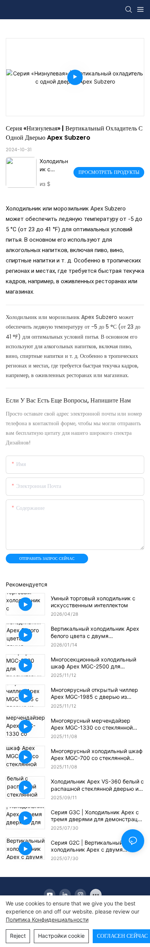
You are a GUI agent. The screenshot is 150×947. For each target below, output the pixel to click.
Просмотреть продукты (108, 172)
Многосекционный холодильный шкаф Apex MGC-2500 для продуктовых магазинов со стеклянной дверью (93, 663)
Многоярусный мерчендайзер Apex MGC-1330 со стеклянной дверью (92, 724)
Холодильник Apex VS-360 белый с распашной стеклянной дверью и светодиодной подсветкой (97, 785)
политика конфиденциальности (47, 919)
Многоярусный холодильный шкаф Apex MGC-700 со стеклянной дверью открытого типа (97, 755)
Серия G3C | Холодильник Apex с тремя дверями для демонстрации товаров (97, 816)
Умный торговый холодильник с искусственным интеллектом (93, 601)
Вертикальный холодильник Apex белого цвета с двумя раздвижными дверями (95, 632)
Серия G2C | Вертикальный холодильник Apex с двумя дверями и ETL (87, 846)
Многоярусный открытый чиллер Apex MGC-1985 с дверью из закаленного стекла (94, 693)
